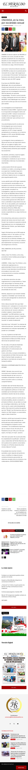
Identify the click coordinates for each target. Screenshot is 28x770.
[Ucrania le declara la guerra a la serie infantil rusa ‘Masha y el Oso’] (5, 536)
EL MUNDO (7, 14)
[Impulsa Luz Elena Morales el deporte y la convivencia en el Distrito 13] (5, 745)
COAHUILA (13, 739)
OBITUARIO (4, 600)
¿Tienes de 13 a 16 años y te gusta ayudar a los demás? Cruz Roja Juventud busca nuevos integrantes (13, 586)
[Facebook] (3, 29)
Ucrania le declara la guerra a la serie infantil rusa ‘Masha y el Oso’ (18, 536)
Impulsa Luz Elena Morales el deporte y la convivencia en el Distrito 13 (12, 580)
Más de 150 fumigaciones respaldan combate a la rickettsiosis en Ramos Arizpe (14, 595)
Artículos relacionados (8, 530)
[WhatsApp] (13, 29)
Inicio (3, 14)
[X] (6, 29)
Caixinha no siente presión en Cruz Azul (7, 509)
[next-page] (5, 557)
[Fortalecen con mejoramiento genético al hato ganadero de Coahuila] (5, 736)
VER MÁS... (14, 607)
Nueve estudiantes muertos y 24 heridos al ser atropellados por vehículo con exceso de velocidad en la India (20, 512)
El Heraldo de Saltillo (8, 25)
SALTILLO (13, 748)
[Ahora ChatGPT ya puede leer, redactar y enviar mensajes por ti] (5, 551)
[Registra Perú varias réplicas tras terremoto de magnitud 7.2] (5, 544)
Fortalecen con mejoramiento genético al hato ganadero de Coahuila (13, 576)
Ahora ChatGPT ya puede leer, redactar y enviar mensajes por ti (17, 551)
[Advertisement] (14, 478)
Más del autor (19, 530)
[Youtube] (17, 723)
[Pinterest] (10, 29)
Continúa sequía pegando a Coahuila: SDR (12, 592)
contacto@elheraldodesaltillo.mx (14, 717)
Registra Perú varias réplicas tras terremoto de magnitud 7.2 (17, 543)
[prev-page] (3, 557)
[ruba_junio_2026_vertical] (14, 635)
